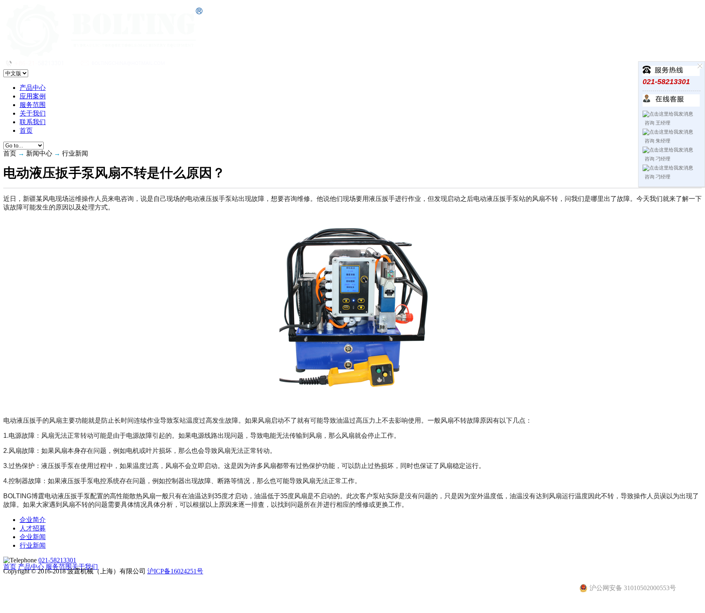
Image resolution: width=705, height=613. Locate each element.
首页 (26, 130)
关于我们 (33, 113)
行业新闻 (33, 545)
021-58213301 (57, 560)
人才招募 (33, 528)
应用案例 (33, 96)
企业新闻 (33, 536)
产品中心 (33, 87)
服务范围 (33, 104)
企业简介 (33, 519)
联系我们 (33, 121)
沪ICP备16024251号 (175, 571)
